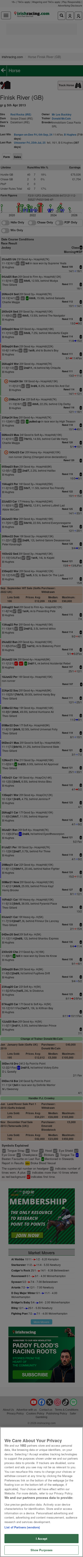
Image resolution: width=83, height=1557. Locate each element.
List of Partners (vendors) (22, 1527)
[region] (41, 1492)
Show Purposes (42, 1550)
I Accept (41, 1538)
